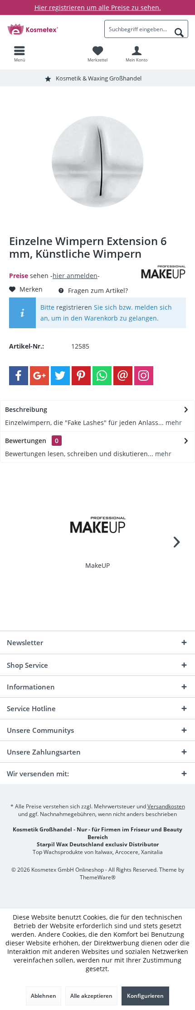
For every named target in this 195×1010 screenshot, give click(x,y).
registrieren (74, 307)
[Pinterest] (81, 375)
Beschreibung (26, 409)
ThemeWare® (98, 877)
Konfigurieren (145, 996)
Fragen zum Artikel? (97, 290)
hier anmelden (75, 275)
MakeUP (97, 565)
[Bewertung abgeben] (73, 265)
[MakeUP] (97, 525)
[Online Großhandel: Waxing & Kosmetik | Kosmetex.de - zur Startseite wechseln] (49, 29)
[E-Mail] (122, 375)
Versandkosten (166, 806)
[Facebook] (18, 375)
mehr (173, 422)
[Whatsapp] (102, 375)
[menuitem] (19, 54)
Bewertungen (25, 440)
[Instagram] (143, 375)
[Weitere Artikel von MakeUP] (163, 272)
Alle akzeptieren (91, 996)
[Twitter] (60, 375)
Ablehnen (43, 996)
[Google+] (39, 375)
